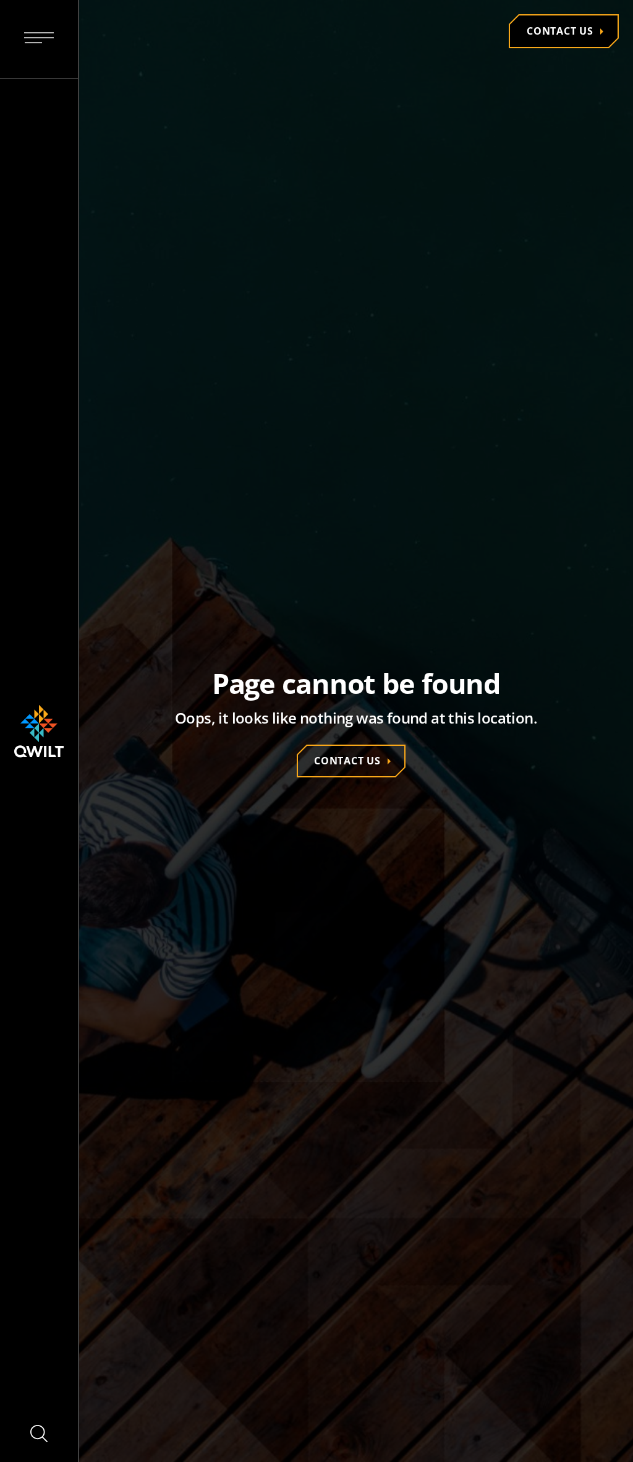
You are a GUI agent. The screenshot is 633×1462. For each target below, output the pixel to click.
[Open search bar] (39, 1433)
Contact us (560, 31)
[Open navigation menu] (39, 39)
